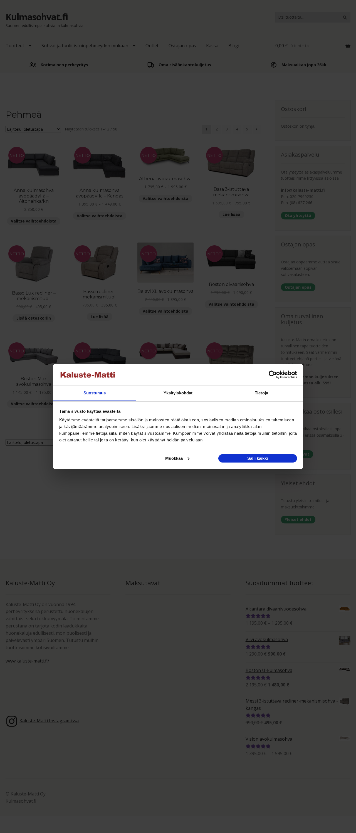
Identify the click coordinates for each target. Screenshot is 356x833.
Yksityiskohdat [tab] (178, 392)
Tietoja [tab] (261, 392)
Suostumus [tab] (94, 392)
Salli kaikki (257, 458)
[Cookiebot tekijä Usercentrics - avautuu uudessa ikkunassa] (272, 374)
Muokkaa (174, 458)
